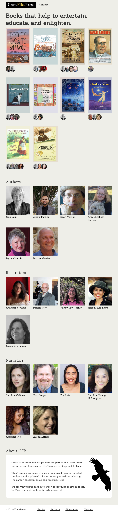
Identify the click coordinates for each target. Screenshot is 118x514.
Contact (43, 4)
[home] (21, 5)
